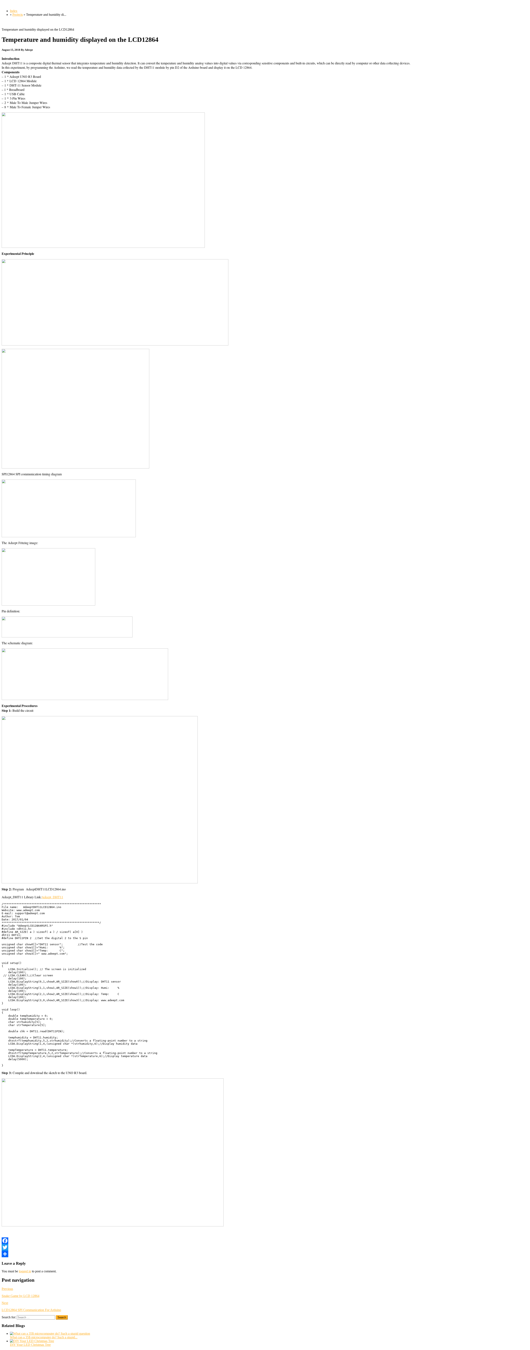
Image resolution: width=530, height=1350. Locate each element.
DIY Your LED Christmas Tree (30, 1344)
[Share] (265, 1254)
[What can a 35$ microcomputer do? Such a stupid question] (50, 1333)
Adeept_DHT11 (52, 897)
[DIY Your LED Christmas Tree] (32, 1341)
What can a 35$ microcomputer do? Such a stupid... (43, 1337)
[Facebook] (265, 1240)
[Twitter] (265, 1247)
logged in (25, 1271)
